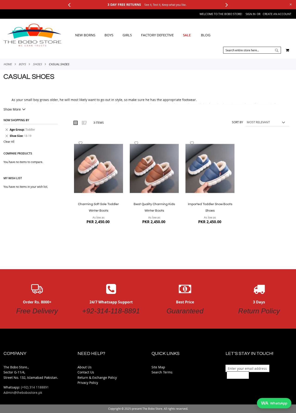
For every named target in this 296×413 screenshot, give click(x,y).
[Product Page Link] (98, 169)
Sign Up (237, 375)
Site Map (158, 367)
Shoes (37, 64)
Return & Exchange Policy (97, 377)
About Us (84, 367)
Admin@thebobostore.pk (22, 392)
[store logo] (32, 35)
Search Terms (162, 372)
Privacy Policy (87, 382)
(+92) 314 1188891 (35, 387)
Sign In (251, 14)
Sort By (237, 122)
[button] (80, 143)
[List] (84, 122)
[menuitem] (85, 35)
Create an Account (277, 14)
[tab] (143, 35)
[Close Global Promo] (290, 4)
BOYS (22, 64)
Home (7, 64)
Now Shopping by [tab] (16, 120)
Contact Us (85, 372)
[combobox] (252, 50)
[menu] (143, 35)
